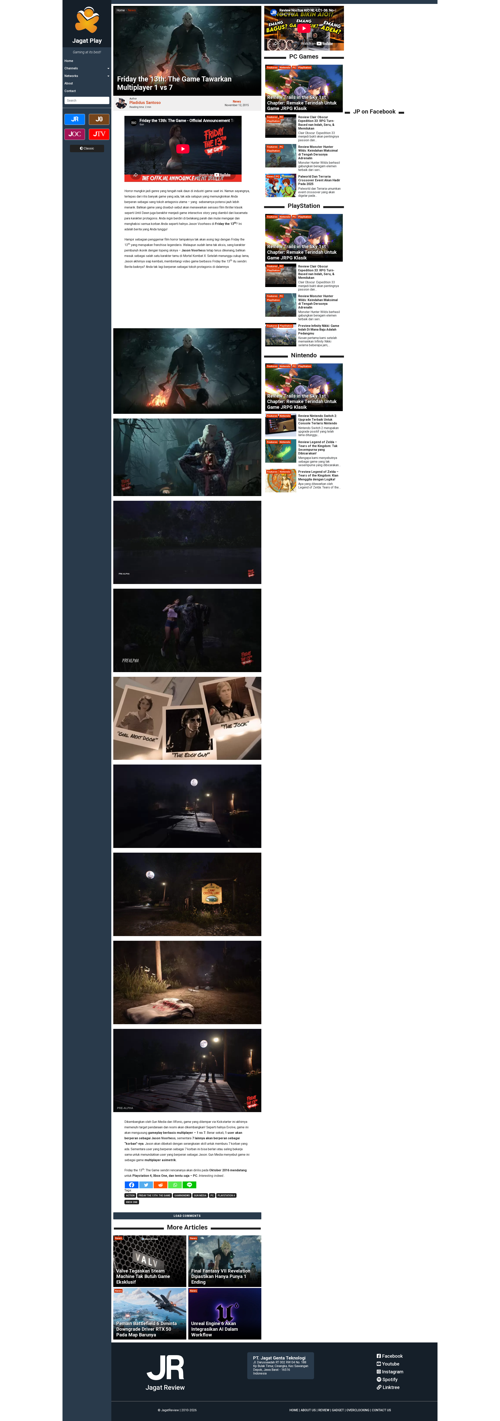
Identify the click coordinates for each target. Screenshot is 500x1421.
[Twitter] (146, 1184)
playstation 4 (226, 1195)
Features (272, 67)
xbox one (132, 1202)
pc (212, 1195)
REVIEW (323, 1410)
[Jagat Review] (75, 123)
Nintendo (285, 67)
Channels (71, 68)
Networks (71, 76)
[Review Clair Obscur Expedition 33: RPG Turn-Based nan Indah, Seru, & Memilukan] (280, 137)
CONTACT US (381, 1410)
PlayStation (304, 67)
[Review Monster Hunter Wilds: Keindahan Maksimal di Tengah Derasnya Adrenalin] (280, 166)
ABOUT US (308, 1410)
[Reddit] (160, 1184)
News (132, 10)
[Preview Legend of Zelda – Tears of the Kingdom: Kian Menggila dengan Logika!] (280, 491)
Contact (70, 91)
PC (294, 67)
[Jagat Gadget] (99, 123)
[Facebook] (131, 1184)
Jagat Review (165, 1387)
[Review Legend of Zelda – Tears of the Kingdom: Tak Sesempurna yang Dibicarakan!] (280, 461)
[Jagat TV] (99, 138)
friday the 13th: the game (154, 1195)
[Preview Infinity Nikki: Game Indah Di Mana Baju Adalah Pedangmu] (280, 345)
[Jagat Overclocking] (75, 138)
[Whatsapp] (175, 1184)
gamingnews (182, 1195)
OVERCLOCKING (357, 1410)
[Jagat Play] (165, 1381)
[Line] (189, 1184)
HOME (293, 1410)
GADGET (338, 1410)
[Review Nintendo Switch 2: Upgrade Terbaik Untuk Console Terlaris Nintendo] (280, 435)
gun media (200, 1195)
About (68, 83)
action (130, 1195)
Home (68, 61)
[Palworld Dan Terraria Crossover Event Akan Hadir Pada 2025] (280, 196)
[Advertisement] (187, 299)
